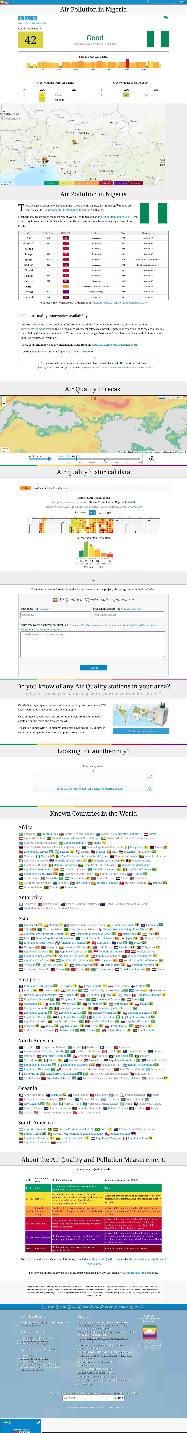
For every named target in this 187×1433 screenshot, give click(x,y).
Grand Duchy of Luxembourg (105, 990)
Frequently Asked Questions (38, 1349)
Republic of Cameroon (106, 860)
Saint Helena (29, 878)
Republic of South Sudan (76, 874)
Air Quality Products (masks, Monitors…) (39, 1364)
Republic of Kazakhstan (37, 956)
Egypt (150, 834)
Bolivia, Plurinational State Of (73, 1129)
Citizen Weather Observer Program (95, 1351)
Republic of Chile (120, 1134)
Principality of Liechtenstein (114, 1008)
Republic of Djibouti (33, 865)
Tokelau (136, 1108)
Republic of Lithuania (65, 1021)
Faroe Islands (118, 986)
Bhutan (53, 925)
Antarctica (27, 904)
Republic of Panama (70, 1069)
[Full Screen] (4, 117)
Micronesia (110, 1099)
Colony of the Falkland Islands (134, 1129)
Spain (143, 1026)
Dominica (27, 1056)
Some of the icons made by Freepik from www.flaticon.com (98, 1363)
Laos (119, 943)
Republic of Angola (124, 856)
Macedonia (30, 1004)
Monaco (71, 1004)
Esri (10, 184)
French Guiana (32, 1134)
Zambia (51, 887)
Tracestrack (181, 452)
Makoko (59, 99)
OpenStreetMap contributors (151, 452)
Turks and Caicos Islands (94, 1078)
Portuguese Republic (35, 1008)
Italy (107, 995)
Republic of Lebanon (106, 956)
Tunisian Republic (132, 883)
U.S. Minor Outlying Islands (52, 1112)
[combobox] (93, 488)
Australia (56, 1095)
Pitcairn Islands (30, 1108)
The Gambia (80, 883)
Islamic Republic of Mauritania (102, 847)
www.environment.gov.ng (37, 329)
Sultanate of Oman (142, 965)
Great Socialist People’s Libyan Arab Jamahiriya (49, 847)
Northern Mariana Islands (100, 1104)
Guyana (55, 1134)
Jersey (123, 995)
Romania (29, 1026)
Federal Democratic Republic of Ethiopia (73, 838)
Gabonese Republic (73, 843)
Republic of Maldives (139, 956)
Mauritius (127, 852)
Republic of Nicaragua (36, 1069)
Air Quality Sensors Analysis (34, 1343)
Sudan (122, 878)
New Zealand (31, 1104)
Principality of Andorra (72, 1008)
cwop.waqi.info (125, 1351)
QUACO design (85, 1384)
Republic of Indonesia (111, 951)
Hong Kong (129, 934)
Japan (129, 938)
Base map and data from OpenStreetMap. (98, 1376)
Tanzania (61, 883)
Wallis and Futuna (86, 1112)
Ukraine (89, 1030)
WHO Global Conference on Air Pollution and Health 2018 (124, 367)
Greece (138, 990)
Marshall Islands (87, 1099)
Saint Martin (29, 1074)
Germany (48, 990)
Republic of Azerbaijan (73, 951)
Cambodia (151, 925)
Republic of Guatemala (76, 1065)
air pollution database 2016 (117, 216)
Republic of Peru (137, 1138)
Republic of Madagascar (133, 865)
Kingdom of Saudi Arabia (36, 943)
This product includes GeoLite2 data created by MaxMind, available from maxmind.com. (106, 1333)
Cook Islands (78, 1095)
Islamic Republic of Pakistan (97, 938)
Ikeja (58, 95)
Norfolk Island (69, 1104)
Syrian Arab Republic (34, 969)
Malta (51, 1004)
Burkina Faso (47, 834)
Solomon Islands (115, 1108)
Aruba (74, 1047)
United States (154, 1078)
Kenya (158, 847)
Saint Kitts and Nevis (129, 1069)
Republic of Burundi (33, 860)
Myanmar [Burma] (74, 947)
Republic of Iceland (103, 1017)
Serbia (93, 1026)
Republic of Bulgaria (139, 1013)
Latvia (135, 999)
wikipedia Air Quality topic (104, 1259)
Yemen (158, 969)
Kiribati (66, 1099)
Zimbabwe (69, 887)
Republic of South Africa (38, 874)
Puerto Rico (93, 1060)
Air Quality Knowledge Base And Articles (40, 1338)
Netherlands (121, 1004)
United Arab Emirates (132, 969)
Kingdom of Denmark (36, 999)
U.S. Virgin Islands (126, 1078)
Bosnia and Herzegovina (38, 986)
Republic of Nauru (57, 1108)
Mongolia (49, 947)
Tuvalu (25, 1112)
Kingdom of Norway (72, 999)
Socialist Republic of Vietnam (140, 960)
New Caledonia (134, 1099)
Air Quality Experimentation (34, 1340)
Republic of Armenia (36, 951)
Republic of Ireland (138, 1017)
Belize (106, 1047)
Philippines (147, 947)
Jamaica (142, 1056)
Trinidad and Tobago (58, 1078)
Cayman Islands (135, 1051)
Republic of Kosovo (32, 1021)
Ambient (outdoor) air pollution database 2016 (119, 302)
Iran (24, 938)
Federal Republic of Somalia (38, 843)
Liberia (82, 852)
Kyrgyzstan (101, 943)
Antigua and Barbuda (51, 1047)
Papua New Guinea (147, 1104)
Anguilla (26, 1047)
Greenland (81, 1056)
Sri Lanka (29, 965)
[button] (4, 107)
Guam (153, 1095)
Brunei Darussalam (123, 925)
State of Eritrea (102, 878)
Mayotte (146, 852)
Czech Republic (92, 986)
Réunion (137, 874)
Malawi (98, 852)
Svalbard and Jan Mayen (36, 1030)
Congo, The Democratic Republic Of (118, 834)
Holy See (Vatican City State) (38, 995)
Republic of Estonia (69, 1017)
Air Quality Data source (31, 1355)
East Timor (99, 1095)
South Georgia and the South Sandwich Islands (49, 908)
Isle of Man (89, 995)
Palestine (124, 947)
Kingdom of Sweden (108, 999)
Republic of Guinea (63, 865)
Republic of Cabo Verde (67, 860)
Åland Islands (143, 1030)
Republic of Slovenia (138, 1021)
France (27, 990)
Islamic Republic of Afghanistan (52, 938)
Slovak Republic (118, 1026)
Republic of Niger (73, 869)
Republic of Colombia (36, 1138)
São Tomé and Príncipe (35, 883)
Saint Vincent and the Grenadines (105, 1074)
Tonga (151, 1108)
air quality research (33, 1332)
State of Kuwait (83, 965)
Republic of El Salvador (37, 1065)
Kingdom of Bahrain (153, 938)
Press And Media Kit (29, 1325)
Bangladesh (30, 925)
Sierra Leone (77, 878)
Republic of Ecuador (72, 1138)
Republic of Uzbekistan (74, 960)
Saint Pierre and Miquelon (60, 1074)
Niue (51, 1104)
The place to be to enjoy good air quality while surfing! (105, 1380)
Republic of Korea (73, 956)
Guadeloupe (121, 1056)
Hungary (68, 995)
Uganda (157, 883)
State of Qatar (112, 965)
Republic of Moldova (102, 1021)
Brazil (103, 1129)
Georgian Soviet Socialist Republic (43, 934)
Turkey (80, 969)
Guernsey (157, 990)
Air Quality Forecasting (31, 1361)
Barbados (90, 1047)
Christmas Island (49, 929)
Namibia (26, 856)
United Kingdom (115, 1030)
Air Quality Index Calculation (34, 1358)
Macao (137, 943)
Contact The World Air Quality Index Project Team (44, 1322)
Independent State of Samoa (38, 1099)
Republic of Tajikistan (36, 960)
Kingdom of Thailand (72, 943)
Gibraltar (71, 990)
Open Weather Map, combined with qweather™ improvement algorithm (101, 1346)
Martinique (30, 1060)
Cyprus (68, 986)
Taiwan (60, 969)
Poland (143, 1004)
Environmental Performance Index (65, 210)
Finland (140, 986)
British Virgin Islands (85, 1051)
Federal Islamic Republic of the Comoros (127, 838)
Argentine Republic (35, 1129)
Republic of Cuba (154, 1060)
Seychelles (51, 878)
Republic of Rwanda (104, 869)
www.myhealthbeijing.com (136, 1272)
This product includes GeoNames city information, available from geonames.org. (103, 1340)
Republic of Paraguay (106, 1138)
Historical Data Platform (31, 1369)
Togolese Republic (104, 883)
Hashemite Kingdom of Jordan (92, 934)
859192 (131, 502)
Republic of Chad (138, 860)
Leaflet (3, 182)
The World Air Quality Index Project (149, 1320)
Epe (145, 95)
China (27, 929)
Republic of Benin (152, 856)
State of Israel (54, 965)
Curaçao (155, 1051)
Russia (49, 1026)
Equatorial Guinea (32, 838)
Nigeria (45, 856)
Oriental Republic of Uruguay (83, 1134)
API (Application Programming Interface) (40, 1366)
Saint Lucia (155, 1069)
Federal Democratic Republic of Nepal (125, 929)
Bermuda (122, 1047)
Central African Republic (76, 834)
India (150, 934)
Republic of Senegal (139, 869)
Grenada (99, 1056)
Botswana (27, 834)
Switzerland (66, 1030)
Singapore (105, 960)
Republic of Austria (70, 1013)
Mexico (52, 1060)
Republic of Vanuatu (86, 1108)
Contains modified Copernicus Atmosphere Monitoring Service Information (105, 1357)
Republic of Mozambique (38, 869)
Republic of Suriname (34, 1142)
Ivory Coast (136, 847)
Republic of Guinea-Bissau (96, 865)
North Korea (102, 947)
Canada (111, 1051)
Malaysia (29, 947)
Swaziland (139, 878)
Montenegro (94, 1004)
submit (118, 1397)
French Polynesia (133, 1095)
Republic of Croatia (35, 1017)
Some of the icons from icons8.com (95, 1368)
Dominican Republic (53, 1056)
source (88, 351)
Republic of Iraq (143, 951)
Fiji (113, 1095)
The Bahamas (29, 1078)
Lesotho (64, 852)
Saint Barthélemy (100, 1069)
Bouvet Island (48, 904)
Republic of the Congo (110, 874)
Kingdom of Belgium (148, 995)
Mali (112, 852)
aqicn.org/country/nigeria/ (35, 23)
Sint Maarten (140, 1074)
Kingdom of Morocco (36, 852)
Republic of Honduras (140, 1065)
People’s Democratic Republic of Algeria (82, 856)
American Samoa (31, 1095)
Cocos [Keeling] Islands (80, 929)
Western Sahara (31, 887)
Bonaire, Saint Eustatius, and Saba (43, 1051)
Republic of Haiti (108, 1065)
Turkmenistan (102, 969)
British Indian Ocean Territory (84, 925)
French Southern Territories (80, 904)
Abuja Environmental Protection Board (115, 344)
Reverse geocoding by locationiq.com (96, 1372)
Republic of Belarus (104, 1013)
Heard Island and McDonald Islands (124, 904)
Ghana (96, 843)
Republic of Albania (35, 1013)
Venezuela (60, 1142)
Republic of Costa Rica (121, 1060)
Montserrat (73, 1060)
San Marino (71, 1026)
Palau (126, 1104)
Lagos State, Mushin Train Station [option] (45, 488)
